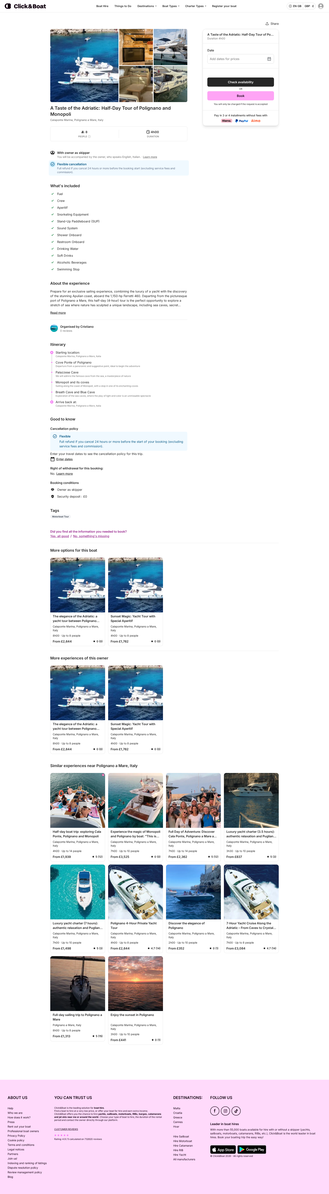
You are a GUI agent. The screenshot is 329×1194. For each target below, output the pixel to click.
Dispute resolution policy (23, 1167)
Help (10, 1108)
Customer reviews (66, 1129)
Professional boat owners (23, 1131)
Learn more (64, 474)
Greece (177, 1117)
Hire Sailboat (181, 1136)
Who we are (15, 1112)
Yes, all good (59, 536)
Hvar (176, 1126)
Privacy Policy (16, 1135)
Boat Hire (102, 6)
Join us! (12, 1158)
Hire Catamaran (183, 1145)
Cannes (178, 1122)
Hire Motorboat (182, 1141)
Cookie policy (16, 1140)
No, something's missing (91, 536)
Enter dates (64, 459)
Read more (58, 313)
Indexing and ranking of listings (27, 1163)
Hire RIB (178, 1150)
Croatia (177, 1112)
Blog (10, 1176)
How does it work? (19, 1117)
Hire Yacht (179, 1154)
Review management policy (25, 1172)
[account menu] (320, 6)
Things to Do (122, 6)
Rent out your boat (19, 1126)
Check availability (240, 82)
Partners (13, 1154)
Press (11, 1122)
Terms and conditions (21, 1144)
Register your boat (224, 6)
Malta (176, 1108)
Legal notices (16, 1149)
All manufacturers (184, 1159)
